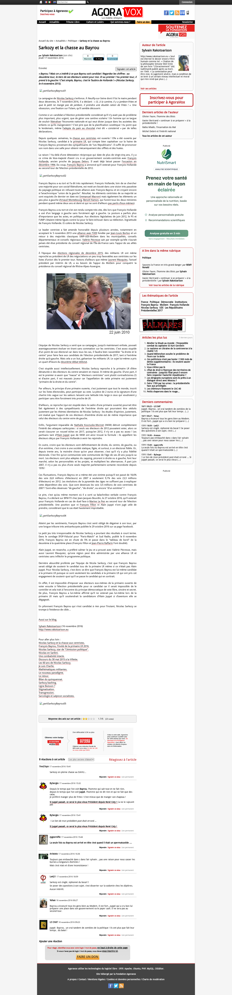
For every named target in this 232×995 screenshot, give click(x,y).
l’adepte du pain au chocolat (78, 128)
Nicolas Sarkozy (65, 98)
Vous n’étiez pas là (156, 367)
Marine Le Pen (97, 501)
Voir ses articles (148, 88)
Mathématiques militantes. (53, 669)
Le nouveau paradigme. (51, 672)
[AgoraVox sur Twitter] (171, 14)
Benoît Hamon (91, 200)
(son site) (67, 55)
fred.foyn (44, 766)
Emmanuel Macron (90, 196)
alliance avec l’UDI (87, 233)
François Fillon (88, 504)
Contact (82, 979)
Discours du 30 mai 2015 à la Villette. (58, 659)
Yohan (53, 900)
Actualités (54, 22)
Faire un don (143, 22)
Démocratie (167, 302)
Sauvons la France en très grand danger (162, 265)
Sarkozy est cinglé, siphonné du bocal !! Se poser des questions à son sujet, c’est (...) (165, 429)
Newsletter (187, 22)
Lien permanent (128, 777)
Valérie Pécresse (91, 239)
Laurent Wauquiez (118, 259)
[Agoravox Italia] (49, 2)
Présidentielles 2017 (152, 310)
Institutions (181, 302)
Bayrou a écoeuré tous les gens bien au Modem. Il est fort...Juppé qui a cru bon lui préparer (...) (165, 419)
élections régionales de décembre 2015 (80, 253)
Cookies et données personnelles (123, 979)
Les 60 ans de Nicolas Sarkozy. (55, 662)
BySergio (54, 783)
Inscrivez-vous (47, 14)
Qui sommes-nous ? (120, 22)
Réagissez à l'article (123, 760)
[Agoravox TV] (54, 2)
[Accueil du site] (117, 19)
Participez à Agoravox (54, 10)
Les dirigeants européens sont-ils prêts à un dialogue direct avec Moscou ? (169, 379)
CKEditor (159, 968)
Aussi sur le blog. (48, 619)
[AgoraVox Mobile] (187, 14)
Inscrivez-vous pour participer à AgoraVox (166, 100)
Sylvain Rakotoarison (52, 55)
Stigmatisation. (47, 689)
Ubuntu (136, 968)
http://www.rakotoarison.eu (53, 629)
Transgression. (46, 692)
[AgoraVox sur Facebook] (166, 14)
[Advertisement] (94, 32)
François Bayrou (75, 164)
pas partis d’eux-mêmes (121, 203)
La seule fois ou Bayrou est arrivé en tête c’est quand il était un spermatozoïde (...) (164, 448)
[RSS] (177, 14)
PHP (144, 968)
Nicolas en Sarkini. (48, 652)
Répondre (103, 777)
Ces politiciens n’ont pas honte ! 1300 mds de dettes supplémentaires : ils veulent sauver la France (169, 362)
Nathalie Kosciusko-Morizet (89, 425)
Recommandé (112, 59)
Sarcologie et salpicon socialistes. (56, 696)
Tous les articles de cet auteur (157, 136)
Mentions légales (96, 979)
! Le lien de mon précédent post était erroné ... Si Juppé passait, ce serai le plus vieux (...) (166, 458)
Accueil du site (46, 41)
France (144, 302)
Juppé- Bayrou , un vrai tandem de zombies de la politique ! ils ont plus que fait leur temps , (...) (165, 410)
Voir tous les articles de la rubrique (166, 285)
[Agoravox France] (46, 2)
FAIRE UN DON (87, 957)
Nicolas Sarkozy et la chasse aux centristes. (62, 642)
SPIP (121, 968)
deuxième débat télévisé (74, 362)
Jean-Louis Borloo (120, 233)
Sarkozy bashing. (48, 682)
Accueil (42, 22)
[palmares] (162, 331)
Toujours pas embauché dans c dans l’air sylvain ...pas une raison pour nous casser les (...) (165, 439)
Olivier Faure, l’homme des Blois (158, 116)
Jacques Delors (80, 161)
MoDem (164, 304)
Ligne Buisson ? (47, 686)
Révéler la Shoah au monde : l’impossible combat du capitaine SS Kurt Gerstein (167, 344)
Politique (72, 41)
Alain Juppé (63, 435)
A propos (72, 979)
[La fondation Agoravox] (176, 38)
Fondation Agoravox (126, 974)
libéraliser (56, 121)
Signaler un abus (114, 777)
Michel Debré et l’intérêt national (159, 131)
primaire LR (79, 141)
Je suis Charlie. (46, 666)
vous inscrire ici (110, 951)
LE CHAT (54, 922)
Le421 (53, 876)
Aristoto (54, 853)
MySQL (150, 968)
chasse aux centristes (84, 138)
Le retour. (44, 676)
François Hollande (179, 304)
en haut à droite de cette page (112, 947)
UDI (161, 307)
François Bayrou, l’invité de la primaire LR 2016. (64, 646)
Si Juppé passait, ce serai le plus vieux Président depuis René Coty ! (84, 802)
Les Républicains (174, 307)
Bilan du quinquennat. (51, 679)
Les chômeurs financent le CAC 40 (164, 388)
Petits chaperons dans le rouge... (163, 391)
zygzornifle (55, 837)
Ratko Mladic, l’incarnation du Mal (159, 127)
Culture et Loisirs (95, 22)
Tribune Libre (73, 22)
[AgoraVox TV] (182, 14)
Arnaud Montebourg (71, 200)
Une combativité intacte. (52, 656)
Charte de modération (153, 979)
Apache (128, 968)
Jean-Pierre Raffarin (102, 543)
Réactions (88, 59)
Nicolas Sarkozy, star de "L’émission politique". (64, 649)
